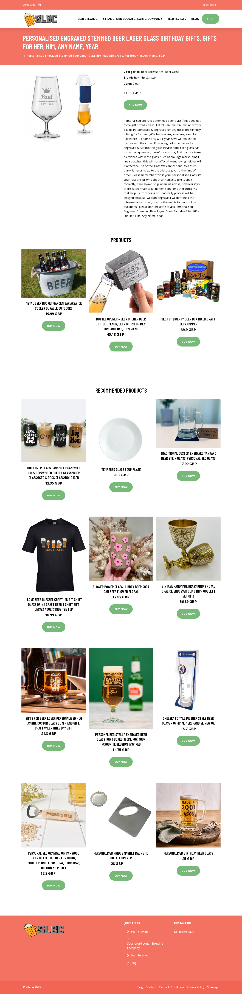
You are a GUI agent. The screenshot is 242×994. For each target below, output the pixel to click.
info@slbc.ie (209, 4)
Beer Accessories (152, 72)
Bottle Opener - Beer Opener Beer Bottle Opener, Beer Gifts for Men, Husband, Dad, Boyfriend (121, 324)
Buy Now (135, 105)
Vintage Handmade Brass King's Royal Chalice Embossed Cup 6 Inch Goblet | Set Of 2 (188, 591)
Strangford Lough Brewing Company (132, 19)
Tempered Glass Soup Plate (121, 469)
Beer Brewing (88, 19)
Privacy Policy (195, 987)
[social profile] (39, 4)
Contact (151, 987)
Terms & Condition (171, 987)
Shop (210, 19)
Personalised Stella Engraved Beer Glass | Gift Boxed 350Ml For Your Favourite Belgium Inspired (121, 739)
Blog (195, 19)
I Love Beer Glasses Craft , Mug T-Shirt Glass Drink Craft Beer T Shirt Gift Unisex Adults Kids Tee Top (54, 604)
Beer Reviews (176, 19)
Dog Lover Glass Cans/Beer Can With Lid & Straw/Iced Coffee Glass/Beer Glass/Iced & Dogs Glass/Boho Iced (53, 473)
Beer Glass (172, 72)
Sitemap (212, 987)
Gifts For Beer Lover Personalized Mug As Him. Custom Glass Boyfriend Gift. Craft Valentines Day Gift (54, 723)
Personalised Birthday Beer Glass (188, 853)
